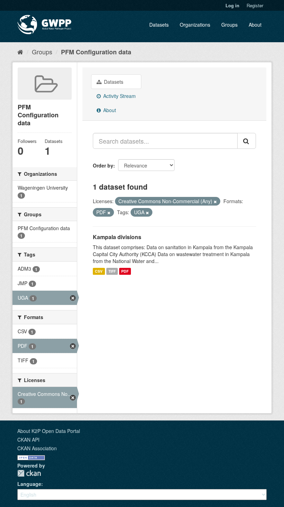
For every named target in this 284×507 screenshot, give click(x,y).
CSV (99, 271)
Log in (232, 5)
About (255, 24)
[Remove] (215, 201)
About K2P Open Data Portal (48, 430)
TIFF (112, 271)
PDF (124, 271)
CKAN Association (37, 448)
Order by (103, 165)
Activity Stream (119, 95)
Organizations (195, 24)
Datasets (159, 24)
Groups (229, 24)
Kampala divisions (117, 237)
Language (29, 483)
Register (255, 5)
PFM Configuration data (96, 51)
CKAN (29, 473)
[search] (246, 141)
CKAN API (28, 439)
